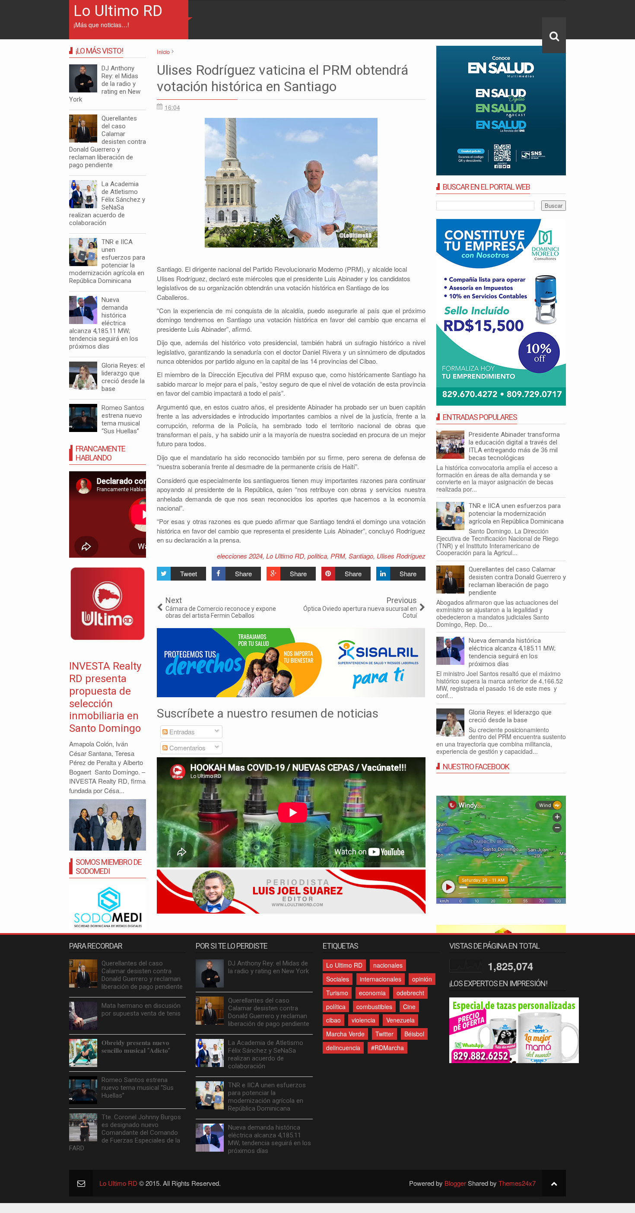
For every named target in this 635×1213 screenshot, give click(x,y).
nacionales (388, 965)
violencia (363, 1020)
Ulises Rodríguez (401, 555)
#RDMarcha (387, 1047)
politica (317, 555)
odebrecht (410, 992)
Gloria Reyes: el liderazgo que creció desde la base (510, 716)
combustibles (374, 1006)
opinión (422, 979)
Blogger (455, 1183)
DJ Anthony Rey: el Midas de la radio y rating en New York (104, 83)
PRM (337, 555)
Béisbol (414, 1033)
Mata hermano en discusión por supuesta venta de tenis (141, 1009)
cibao (333, 1020)
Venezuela (400, 1020)
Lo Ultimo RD (117, 11)
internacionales (380, 979)
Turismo (337, 992)
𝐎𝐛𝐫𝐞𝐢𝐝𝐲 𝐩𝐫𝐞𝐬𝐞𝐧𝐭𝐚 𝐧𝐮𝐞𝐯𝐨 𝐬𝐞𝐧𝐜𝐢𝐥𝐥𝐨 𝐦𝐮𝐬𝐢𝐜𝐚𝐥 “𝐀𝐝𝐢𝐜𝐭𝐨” (136, 1046)
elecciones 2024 (240, 555)
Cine (409, 1006)
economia (372, 992)
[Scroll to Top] (554, 1183)
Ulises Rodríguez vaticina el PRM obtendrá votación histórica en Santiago (282, 78)
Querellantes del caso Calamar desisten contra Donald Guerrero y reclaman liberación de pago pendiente (517, 581)
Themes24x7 (517, 1183)
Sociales (337, 979)
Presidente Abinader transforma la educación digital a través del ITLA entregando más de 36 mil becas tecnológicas (514, 446)
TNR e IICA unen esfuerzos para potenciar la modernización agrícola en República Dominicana (516, 513)
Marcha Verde (345, 1033)
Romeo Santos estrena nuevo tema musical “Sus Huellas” (123, 419)
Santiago (361, 555)
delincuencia (343, 1047)
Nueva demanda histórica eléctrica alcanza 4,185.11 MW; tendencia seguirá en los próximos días (512, 652)
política (336, 1006)
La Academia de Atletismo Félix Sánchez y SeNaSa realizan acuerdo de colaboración (107, 203)
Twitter (384, 1033)
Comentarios (187, 747)
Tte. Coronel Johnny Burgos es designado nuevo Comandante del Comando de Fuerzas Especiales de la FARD (125, 1132)
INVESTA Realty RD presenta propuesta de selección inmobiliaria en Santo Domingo (105, 697)
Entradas (181, 731)
